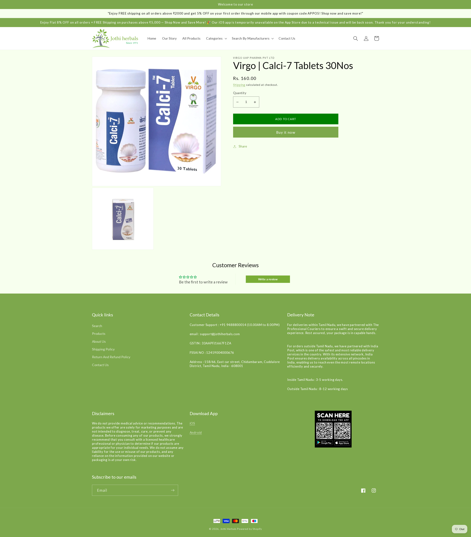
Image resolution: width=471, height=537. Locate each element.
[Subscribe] (172, 490)
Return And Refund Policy (111, 357)
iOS (192, 423)
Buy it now (285, 132)
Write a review (268, 279)
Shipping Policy (103, 349)
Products (98, 333)
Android (196, 432)
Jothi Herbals (228, 528)
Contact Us (100, 365)
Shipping (239, 85)
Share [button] (243, 146)
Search (97, 326)
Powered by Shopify (249, 528)
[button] (216, 38)
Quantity (239, 93)
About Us (99, 341)
